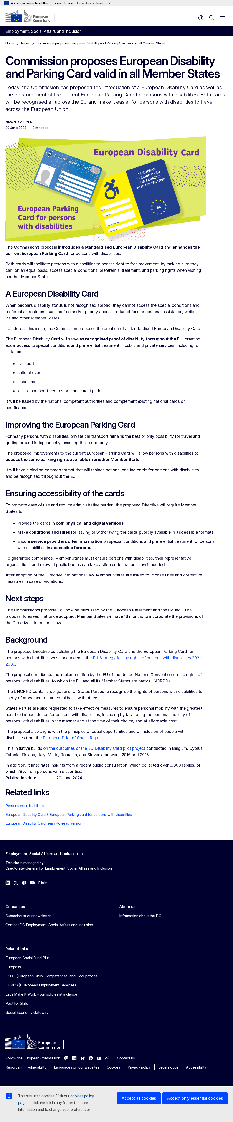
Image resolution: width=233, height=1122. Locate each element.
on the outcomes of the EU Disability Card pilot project (94, 748)
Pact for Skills (16, 1003)
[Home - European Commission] (33, 16)
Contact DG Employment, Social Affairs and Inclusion (49, 925)
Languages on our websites (76, 1067)
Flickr (42, 882)
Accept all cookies (139, 1098)
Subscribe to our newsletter (28, 915)
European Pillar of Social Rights (72, 737)
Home (9, 43)
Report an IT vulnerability (25, 1067)
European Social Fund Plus (27, 958)
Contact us (126, 1058)
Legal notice (168, 1067)
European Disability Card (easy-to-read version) (44, 823)
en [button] (201, 18)
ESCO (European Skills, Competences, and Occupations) (52, 976)
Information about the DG (140, 915)
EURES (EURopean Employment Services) (40, 985)
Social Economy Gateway (26, 1012)
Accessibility (196, 1067)
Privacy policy (139, 1067)
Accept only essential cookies (195, 1098)
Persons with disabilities (24, 806)
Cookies (113, 1067)
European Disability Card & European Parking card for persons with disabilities (68, 815)
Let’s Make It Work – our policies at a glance (41, 994)
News (25, 43)
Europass (13, 967)
